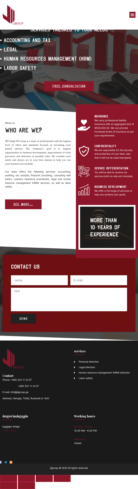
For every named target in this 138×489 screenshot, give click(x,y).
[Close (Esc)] (8, 478)
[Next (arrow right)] (26, 485)
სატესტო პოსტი (11, 426)
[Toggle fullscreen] (44, 478)
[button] (132, 15)
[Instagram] (11, 462)
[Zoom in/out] (62, 478)
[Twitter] (5, 462)
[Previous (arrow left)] (8, 485)
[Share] (26, 478)
